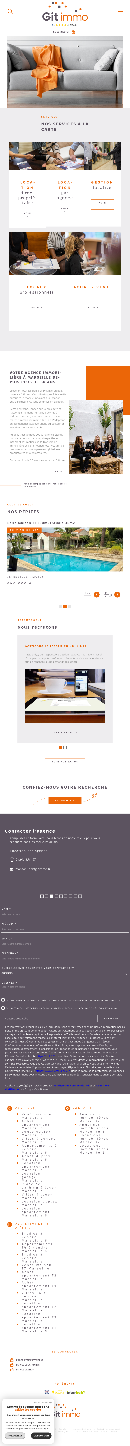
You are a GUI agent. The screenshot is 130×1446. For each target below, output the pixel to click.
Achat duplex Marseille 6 (36, 1157)
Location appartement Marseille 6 (36, 1212)
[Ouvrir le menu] (120, 11)
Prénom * (8, 924)
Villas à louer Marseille (37, 1196)
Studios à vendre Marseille (32, 1258)
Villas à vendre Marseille (39, 1140)
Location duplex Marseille (40, 1203)
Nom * (6, 909)
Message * (9, 983)
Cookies (113, 1432)
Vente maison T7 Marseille (37, 1266)
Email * (7, 939)
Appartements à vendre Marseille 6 (39, 1149)
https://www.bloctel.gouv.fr (53, 1071)
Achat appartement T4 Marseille (39, 1286)
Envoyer (111, 1018)
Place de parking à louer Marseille (39, 1187)
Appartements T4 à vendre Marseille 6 (37, 1247)
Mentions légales (95, 1429)
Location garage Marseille (32, 1177)
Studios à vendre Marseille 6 (34, 1237)
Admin (78, 1431)
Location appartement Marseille (36, 1166)
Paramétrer (15, 1435)
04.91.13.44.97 (26, 859)
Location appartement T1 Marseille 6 (39, 1328)
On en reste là (41, 1402)
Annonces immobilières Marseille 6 (94, 1128)
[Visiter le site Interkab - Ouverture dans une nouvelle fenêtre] (76, 1392)
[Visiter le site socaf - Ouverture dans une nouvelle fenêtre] (58, 1392)
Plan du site (79, 1429)
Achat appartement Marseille (36, 1124)
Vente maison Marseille (37, 1115)
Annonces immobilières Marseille (94, 1117)
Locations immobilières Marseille (94, 1138)
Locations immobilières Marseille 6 (94, 1149)
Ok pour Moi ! (41, 1435)
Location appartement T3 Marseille (39, 1317)
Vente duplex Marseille (36, 1133)
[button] (60, 606)
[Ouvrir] (10, 11)
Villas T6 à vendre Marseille (34, 1296)
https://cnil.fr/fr (46, 1056)
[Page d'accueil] (65, 11)
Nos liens (87, 1431)
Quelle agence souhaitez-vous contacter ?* (38, 968)
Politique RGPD (101, 1431)
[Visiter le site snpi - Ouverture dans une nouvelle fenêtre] (47, 1392)
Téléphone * (11, 953)
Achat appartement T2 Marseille (39, 1275)
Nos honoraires (112, 1429)
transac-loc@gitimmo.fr (33, 869)
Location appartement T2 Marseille (39, 1307)
